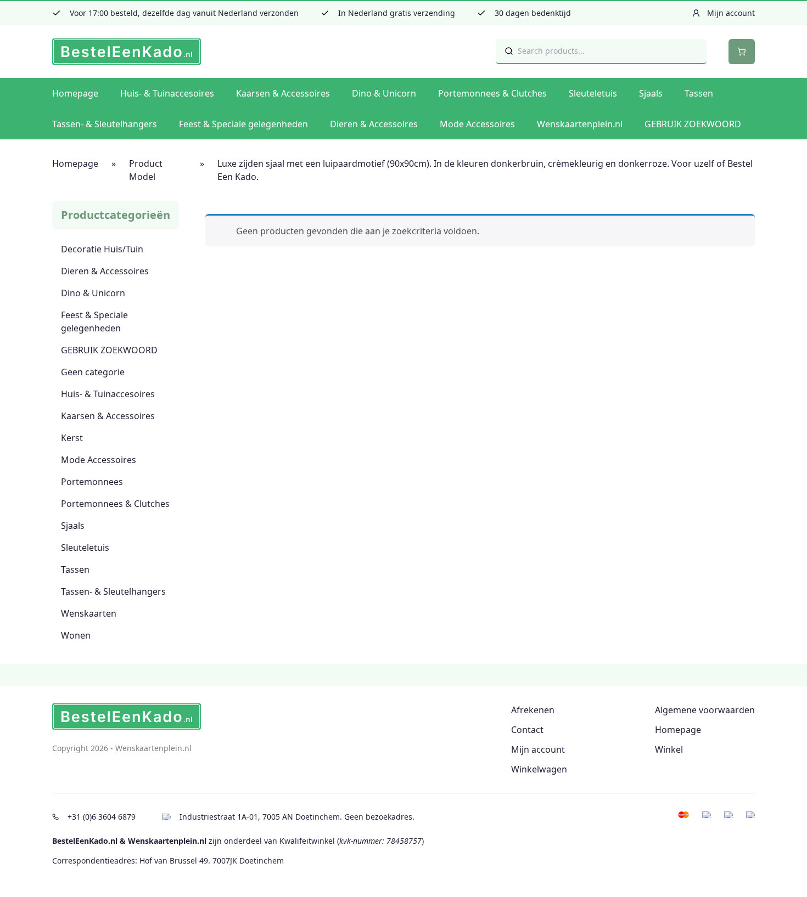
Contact (527, 730)
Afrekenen (532, 710)
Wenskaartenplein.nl (580, 124)
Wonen (76, 635)
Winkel (669, 749)
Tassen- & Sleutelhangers (104, 124)
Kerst (72, 438)
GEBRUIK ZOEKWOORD (693, 124)
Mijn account (538, 749)
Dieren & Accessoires (374, 124)
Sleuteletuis (593, 93)
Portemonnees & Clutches (492, 93)
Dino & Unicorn (384, 93)
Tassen (699, 93)
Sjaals (651, 93)
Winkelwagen (539, 769)
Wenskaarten (88, 613)
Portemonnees (92, 482)
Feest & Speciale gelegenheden (243, 124)
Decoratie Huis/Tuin (102, 249)
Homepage (75, 93)
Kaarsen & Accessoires (283, 93)
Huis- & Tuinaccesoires (167, 93)
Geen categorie (93, 372)
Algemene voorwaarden (705, 710)
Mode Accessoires (477, 124)
